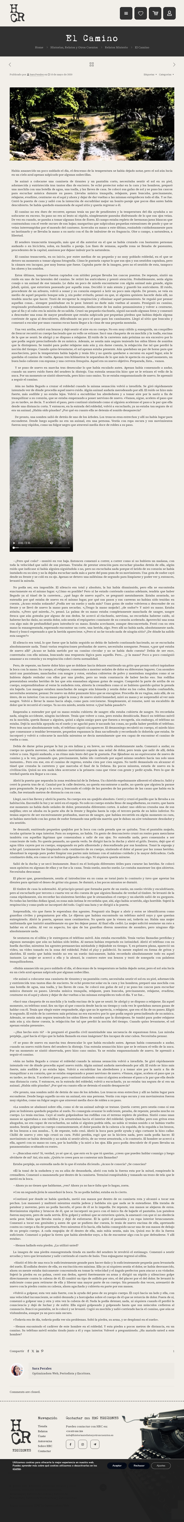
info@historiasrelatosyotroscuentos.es (89, 1435)
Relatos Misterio (116, 47)
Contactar (44, 1451)
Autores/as (45, 1441)
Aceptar (116, 1465)
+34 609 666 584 (74, 1431)
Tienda (42, 1426)
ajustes (17, 1469)
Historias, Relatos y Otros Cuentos (74, 47)
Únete (42, 1436)
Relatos (42, 1431)
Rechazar (139, 1465)
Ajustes (161, 1465)
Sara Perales (37, 74)
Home (39, 47)
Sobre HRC (45, 1446)
